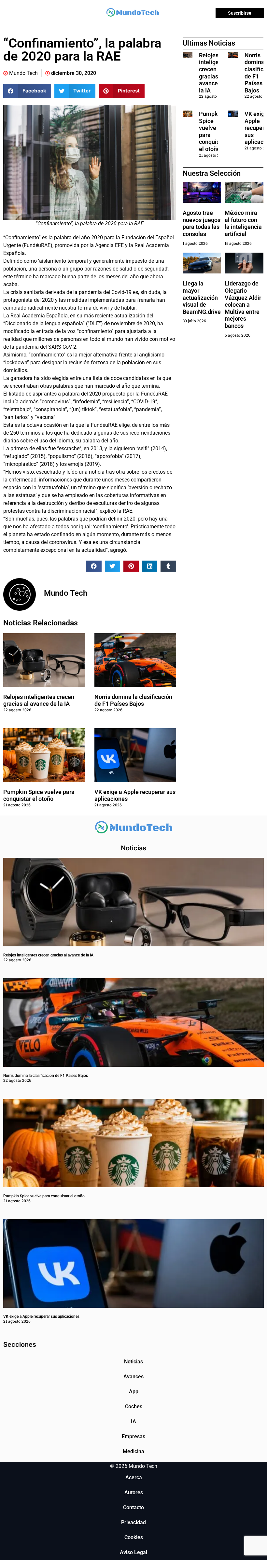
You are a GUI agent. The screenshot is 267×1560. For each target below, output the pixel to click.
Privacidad (133, 1522)
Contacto (133, 1507)
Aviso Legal (133, 1552)
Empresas (133, 1436)
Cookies (133, 1537)
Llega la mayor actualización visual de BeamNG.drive (202, 297)
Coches (133, 1406)
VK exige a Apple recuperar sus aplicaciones (41, 1316)
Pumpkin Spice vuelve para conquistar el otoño (39, 795)
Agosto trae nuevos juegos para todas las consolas (201, 223)
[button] (27, 91)
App (133, 1391)
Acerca (133, 1477)
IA (133, 1421)
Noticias (133, 1361)
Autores (133, 1492)
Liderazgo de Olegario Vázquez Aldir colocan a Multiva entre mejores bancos (243, 304)
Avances (133, 1376)
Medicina (133, 1451)
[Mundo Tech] (132, 13)
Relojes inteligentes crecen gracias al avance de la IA (38, 700)
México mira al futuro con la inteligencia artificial (243, 223)
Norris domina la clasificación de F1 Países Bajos (133, 700)
